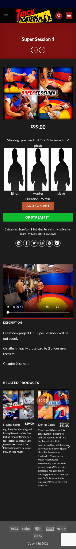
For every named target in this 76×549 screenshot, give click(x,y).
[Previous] (3, 455)
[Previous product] (42, 50)
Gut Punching (46, 229)
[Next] (68, 455)
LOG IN (43, 140)
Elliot (34, 229)
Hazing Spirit (11, 424)
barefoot (24, 229)
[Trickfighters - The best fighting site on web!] (34, 15)
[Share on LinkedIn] (57, 243)
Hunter (66, 229)
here (26, 363)
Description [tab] (12, 322)
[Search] (58, 15)
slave (52, 233)
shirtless (43, 233)
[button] (5, 15)
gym (58, 229)
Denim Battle (46, 424)
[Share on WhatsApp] (18, 243)
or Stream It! (38, 217)
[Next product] (34, 50)
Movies (32, 233)
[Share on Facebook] (26, 243)
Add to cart (38, 206)
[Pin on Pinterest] (49, 243)
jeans (23, 233)
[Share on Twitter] (34, 243)
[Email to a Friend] (41, 243)
